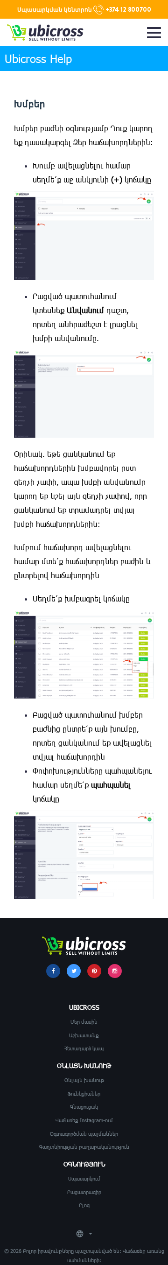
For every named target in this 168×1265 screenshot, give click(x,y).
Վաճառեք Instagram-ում (84, 1120)
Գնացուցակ (84, 1107)
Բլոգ (84, 1205)
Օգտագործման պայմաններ (84, 1134)
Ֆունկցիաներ (84, 1093)
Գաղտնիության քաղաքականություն (84, 1147)
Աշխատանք (84, 1035)
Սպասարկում (84, 1178)
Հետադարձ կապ (84, 1048)
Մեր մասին (84, 1022)
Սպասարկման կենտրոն (84, 9)
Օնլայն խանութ (84, 1080)
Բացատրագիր (84, 1192)
